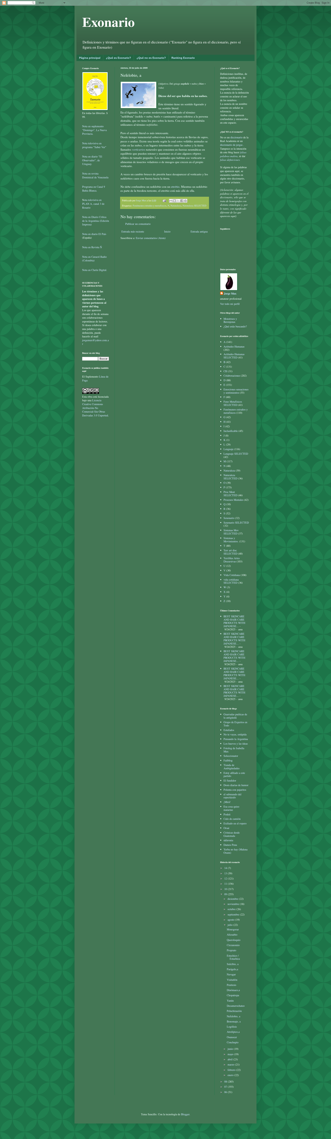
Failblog (228, 760)
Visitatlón (232, 980)
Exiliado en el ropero (235, 823)
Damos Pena (230, 845)
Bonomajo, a (234, 1021)
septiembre (234, 914)
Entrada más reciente (132, 231)
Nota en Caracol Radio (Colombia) (94, 258)
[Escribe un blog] (174, 201)
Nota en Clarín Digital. (94, 270)
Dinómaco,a (233, 990)
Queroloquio (233, 940)
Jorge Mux (230, 293)
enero (231, 1075)
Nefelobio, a (233, 1016)
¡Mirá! (227, 802)
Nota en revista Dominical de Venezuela (95, 175)
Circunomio (233, 945)
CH (225, 371)
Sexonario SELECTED (236, 522)
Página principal (89, 57)
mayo (231, 1054)
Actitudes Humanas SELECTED (234, 355)
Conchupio (232, 1042)
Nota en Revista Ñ (92, 247)
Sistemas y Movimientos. (231, 539)
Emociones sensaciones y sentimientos (236, 391)
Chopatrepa (233, 995)
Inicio (167, 231)
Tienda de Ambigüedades (231, 766)
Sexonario (229, 518)
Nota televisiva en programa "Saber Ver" (94, 145)
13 (226, 873)
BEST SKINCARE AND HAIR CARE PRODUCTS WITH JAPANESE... (234, 621)
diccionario (236, 137)
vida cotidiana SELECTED (231, 581)
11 (226, 883)
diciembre (233, 899)
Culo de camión (232, 819)
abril (230, 1059)
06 (226, 1092)
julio (230, 925)
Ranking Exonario (183, 57)
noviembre (234, 904)
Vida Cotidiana (232, 575)
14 (226, 868)
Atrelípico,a (233, 1032)
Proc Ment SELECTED (230, 493)
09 (226, 894)
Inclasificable (231, 431)
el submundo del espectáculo (232, 795)
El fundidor (230, 780)
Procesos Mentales (233, 500)
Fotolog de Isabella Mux (234, 749)
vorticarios (139, 149)
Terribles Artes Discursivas (232, 559)
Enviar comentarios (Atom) (151, 238)
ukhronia (228, 840)
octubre (232, 909)
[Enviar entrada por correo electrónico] (164, 200)
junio (231, 1049)
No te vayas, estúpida (235, 734)
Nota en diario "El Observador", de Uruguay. (92, 160)
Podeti (227, 814)
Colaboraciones (232, 375)
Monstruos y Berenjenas (230, 320)
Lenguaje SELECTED (236, 453)
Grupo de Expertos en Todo (235, 723)
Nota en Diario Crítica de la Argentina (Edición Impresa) (95, 220)
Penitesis (231, 985)
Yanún (230, 1000)
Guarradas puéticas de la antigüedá (235, 715)
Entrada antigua (199, 231)
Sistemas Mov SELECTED (231, 531)
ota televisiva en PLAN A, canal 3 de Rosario (93, 203)
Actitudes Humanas (234, 346)
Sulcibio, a (232, 964)
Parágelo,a (232, 969)
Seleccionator (231, 756)
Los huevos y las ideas (236, 743)
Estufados (229, 730)
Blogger (185, 1114)
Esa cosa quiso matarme (231, 808)
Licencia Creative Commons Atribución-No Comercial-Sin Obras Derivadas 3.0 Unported (95, 407)
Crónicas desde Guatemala (232, 834)
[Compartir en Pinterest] (185, 201)
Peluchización (234, 1011)
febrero (232, 1070)
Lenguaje (229, 449)
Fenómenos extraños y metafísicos (149, 205)
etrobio (175, 186)
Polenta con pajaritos (235, 789)
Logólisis (232, 1026)
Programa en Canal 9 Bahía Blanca (93, 188)
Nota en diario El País (94, 234)
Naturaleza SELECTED (194, 205)
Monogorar (233, 929)
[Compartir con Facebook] (182, 201)
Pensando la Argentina (236, 739)
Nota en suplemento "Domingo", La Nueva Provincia (94, 129)
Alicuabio (232, 934)
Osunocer (232, 1037)
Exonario (108, 21)
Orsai (226, 828)
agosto (231, 919)
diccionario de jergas (231, 145)
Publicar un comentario (138, 224)
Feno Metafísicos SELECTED (233, 403)
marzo (231, 1064)
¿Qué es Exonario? (118, 57)
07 (226, 1086)
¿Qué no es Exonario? (151, 57)
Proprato (231, 950)
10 (226, 889)
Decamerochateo (236, 1006)
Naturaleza (175, 205)
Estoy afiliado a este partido (234, 774)
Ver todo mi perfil (230, 304)
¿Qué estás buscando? (235, 326)
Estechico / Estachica (233, 957)
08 (226, 1081)
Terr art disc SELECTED (230, 551)
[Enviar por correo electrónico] (171, 201)
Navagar (231, 974)
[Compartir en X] (178, 201)
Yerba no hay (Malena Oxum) (235, 851)
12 (226, 878)
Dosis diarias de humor (236, 785)
